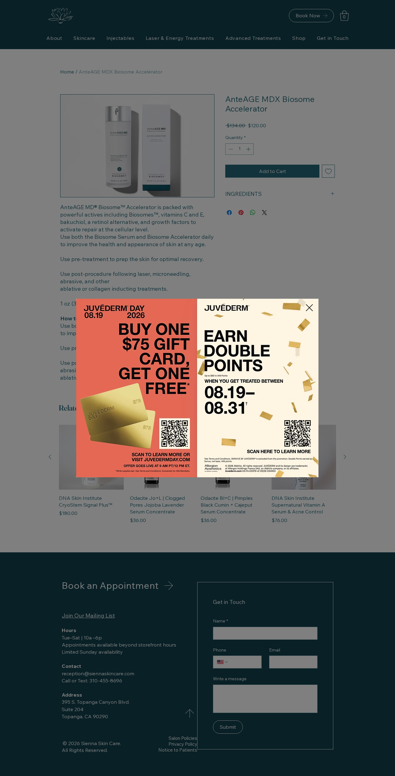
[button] (309, 307)
